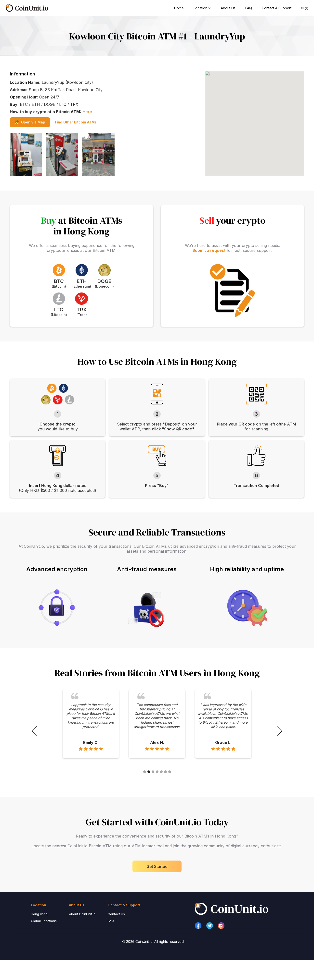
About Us (228, 8)
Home (179, 8)
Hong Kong (39, 914)
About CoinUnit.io (82, 914)
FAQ (248, 8)
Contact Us (116, 914)
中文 (304, 8)
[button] (202, 8)
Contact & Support (276, 8)
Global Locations (44, 921)
